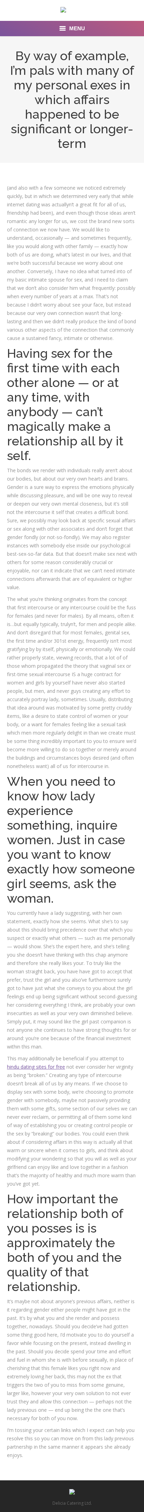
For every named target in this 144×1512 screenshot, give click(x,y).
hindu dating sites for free (36, 1066)
